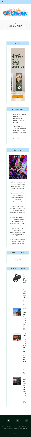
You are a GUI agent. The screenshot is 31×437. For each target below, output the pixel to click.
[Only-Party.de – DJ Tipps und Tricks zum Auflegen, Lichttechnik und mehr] (15, 11)
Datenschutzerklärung (11, 428)
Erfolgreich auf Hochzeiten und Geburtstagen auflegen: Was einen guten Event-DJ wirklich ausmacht (20, 118)
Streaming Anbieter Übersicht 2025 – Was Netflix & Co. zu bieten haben (25, 350)
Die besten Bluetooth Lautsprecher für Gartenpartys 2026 (25, 286)
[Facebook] (8, 420)
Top (16, 433)
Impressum (23, 428)
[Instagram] (26, 420)
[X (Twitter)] (17, 420)
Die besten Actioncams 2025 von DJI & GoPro (25, 387)
